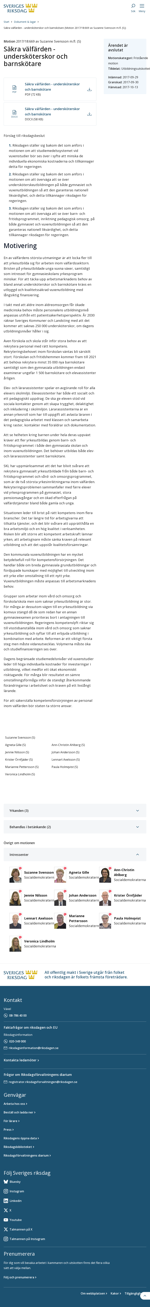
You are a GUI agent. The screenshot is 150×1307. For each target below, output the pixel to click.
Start (6, 21)
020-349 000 (17, 1041)
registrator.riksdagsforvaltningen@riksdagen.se (43, 1082)
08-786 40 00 (18, 1015)
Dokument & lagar (25, 21)
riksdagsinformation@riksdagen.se (34, 1048)
